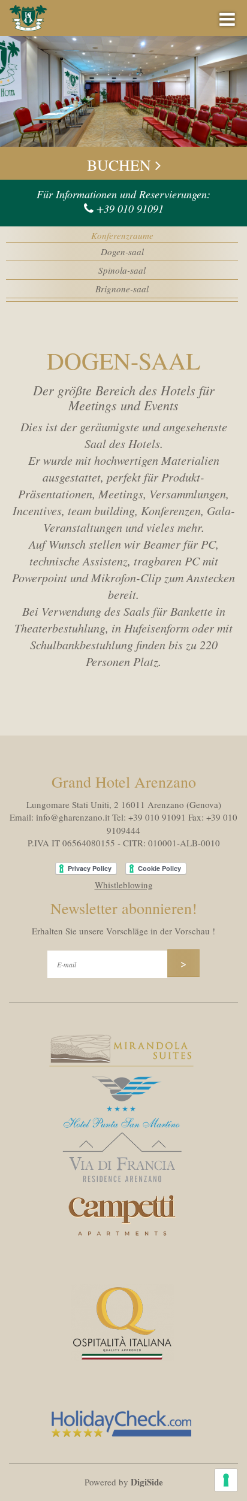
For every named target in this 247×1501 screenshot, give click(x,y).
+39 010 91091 (130, 208)
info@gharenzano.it (73, 817)
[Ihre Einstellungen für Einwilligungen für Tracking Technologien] (226, 1480)
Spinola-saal (122, 270)
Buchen (121, 165)
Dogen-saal (122, 252)
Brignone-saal (122, 289)
